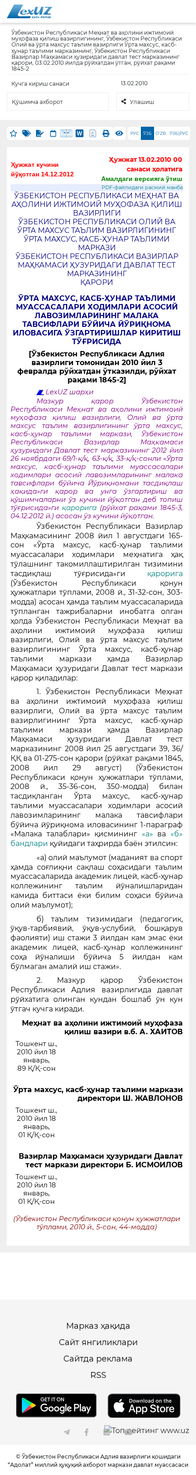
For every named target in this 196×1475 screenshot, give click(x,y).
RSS (98, 1375)
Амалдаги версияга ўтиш (141, 178)
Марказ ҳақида (98, 1326)
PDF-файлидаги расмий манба (142, 188)
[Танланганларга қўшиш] (13, 133)
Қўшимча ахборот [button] (37, 101)
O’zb (160, 133)
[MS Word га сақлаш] (79, 133)
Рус (134, 133)
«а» (147, 834)
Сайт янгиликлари (98, 1342)
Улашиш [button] (142, 101)
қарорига (81, 508)
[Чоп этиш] (106, 133)
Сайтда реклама (98, 1359)
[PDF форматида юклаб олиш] (92, 133)
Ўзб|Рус (179, 133)
